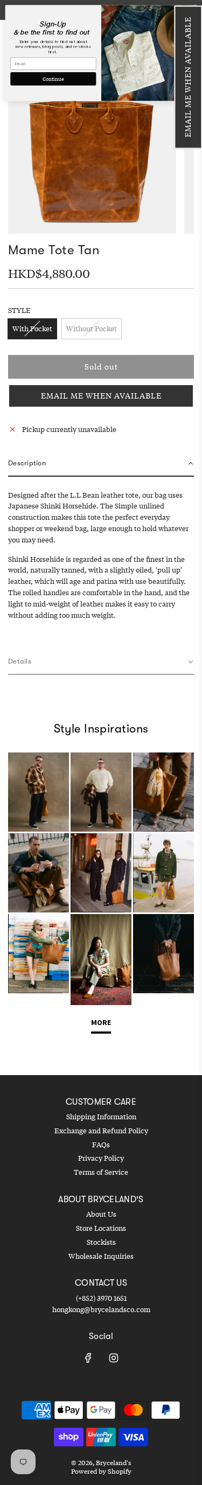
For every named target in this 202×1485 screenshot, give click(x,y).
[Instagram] (114, 1358)
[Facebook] (88, 1358)
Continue (53, 78)
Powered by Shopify (101, 1471)
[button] (188, 77)
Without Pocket (91, 328)
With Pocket (32, 328)
